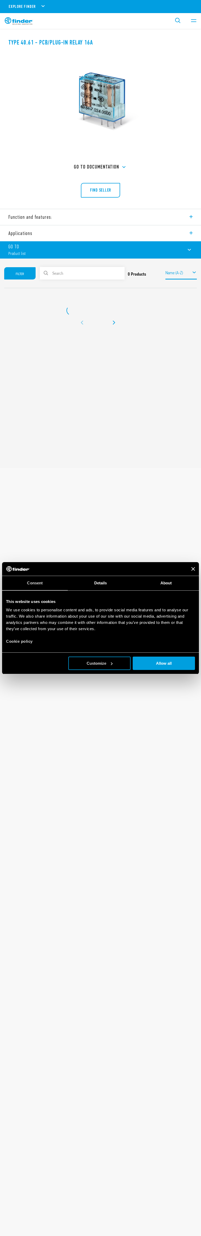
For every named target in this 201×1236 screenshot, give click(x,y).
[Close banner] (193, 569)
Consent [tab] (35, 583)
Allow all (164, 663)
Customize (96, 663)
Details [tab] (100, 583)
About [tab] (166, 583)
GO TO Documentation (96, 167)
